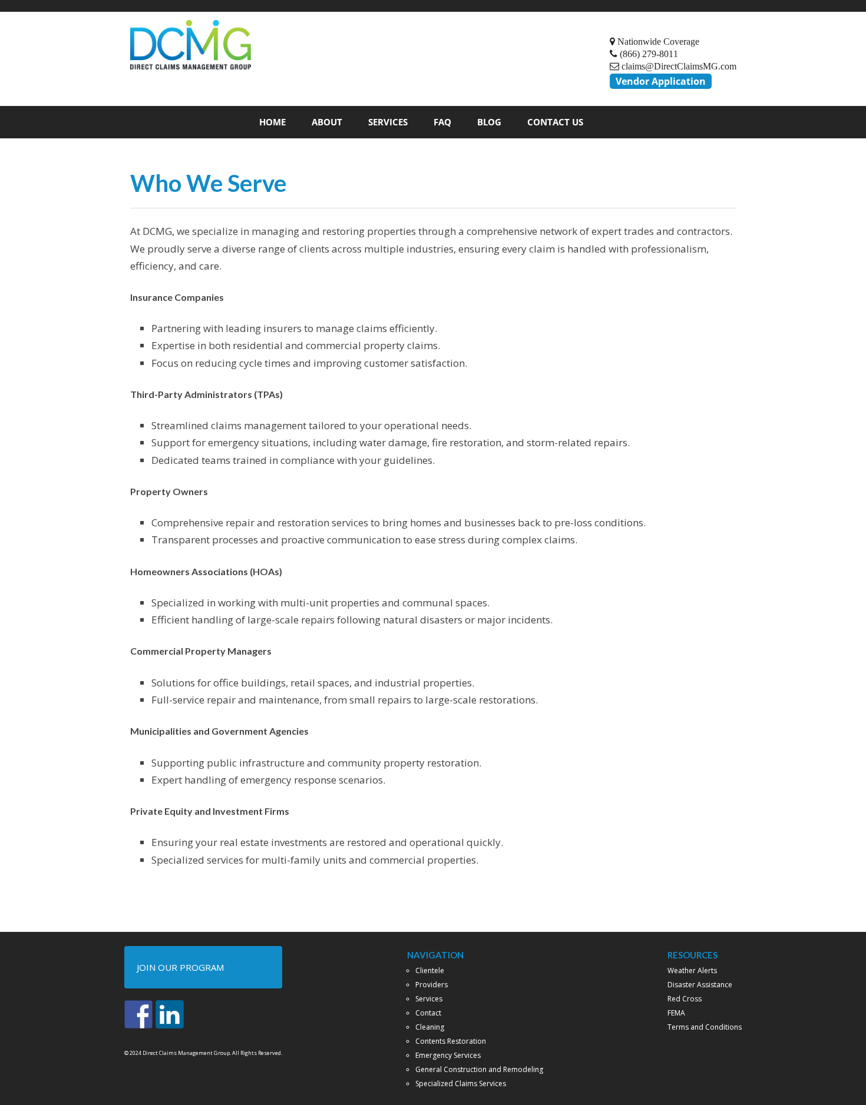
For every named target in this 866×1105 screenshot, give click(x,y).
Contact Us (555, 122)
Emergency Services (448, 1055)
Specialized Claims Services (460, 1084)
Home (272, 122)
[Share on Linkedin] (170, 1014)
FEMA (676, 1013)
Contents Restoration (450, 1041)
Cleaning (429, 1027)
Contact (428, 1013)
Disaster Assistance (699, 985)
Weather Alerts (692, 970)
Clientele (429, 970)
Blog (489, 122)
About (327, 122)
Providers (431, 985)
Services (388, 122)
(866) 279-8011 (647, 53)
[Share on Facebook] (138, 1014)
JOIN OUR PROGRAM (180, 967)
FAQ (442, 122)
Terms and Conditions (704, 1027)
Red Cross (684, 999)
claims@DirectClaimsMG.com (677, 66)
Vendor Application (661, 81)
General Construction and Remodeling (479, 1069)
